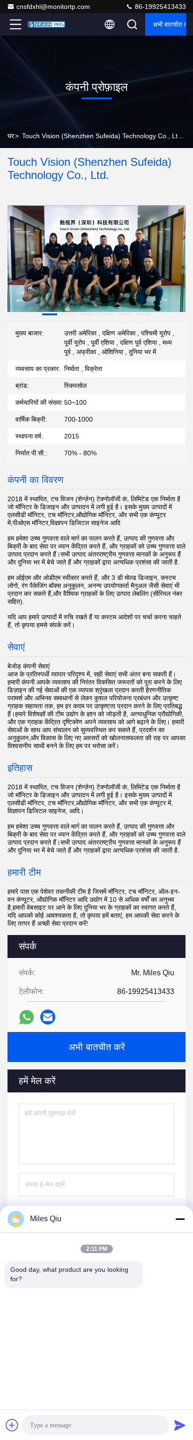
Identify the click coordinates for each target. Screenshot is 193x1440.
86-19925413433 (159, 6)
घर (10, 136)
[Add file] (12, 1425)
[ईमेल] (48, 1017)
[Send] (179, 1425)
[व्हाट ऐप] (26, 1017)
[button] (49, 314)
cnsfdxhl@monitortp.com (53, 6)
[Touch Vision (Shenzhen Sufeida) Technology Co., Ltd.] (46, 24)
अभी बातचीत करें (169, 24)
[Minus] (180, 1219)
